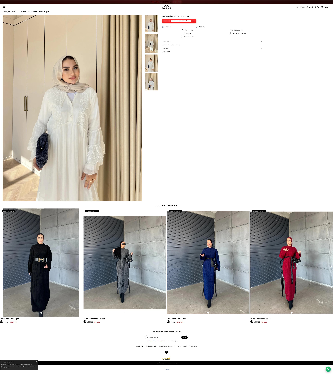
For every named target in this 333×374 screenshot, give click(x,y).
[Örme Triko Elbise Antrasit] (125, 262)
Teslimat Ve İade (182, 346)
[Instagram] (166, 352)
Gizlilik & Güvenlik (151, 346)
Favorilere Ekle (80, 211)
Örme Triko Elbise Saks (176, 319)
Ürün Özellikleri (166, 41)
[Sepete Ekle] (41, 313)
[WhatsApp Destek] (328, 369)
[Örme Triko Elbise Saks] (208, 262)
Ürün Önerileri (166, 51)
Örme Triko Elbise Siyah (9, 319)
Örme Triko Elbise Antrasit (94, 319)
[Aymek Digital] (166, 359)
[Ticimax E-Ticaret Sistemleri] (166, 370)
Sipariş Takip (193, 346)
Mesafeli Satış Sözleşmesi (166, 346)
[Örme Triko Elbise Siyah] (41, 262)
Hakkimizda (139, 346)
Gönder (184, 337)
